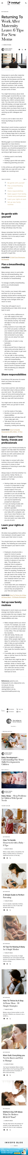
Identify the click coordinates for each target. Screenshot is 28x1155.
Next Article (5, 769)
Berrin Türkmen (8, 48)
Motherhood (4, 11)
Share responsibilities (15, 191)
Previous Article (7, 731)
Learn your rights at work (16, 199)
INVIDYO (16, 1145)
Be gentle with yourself (15, 183)
